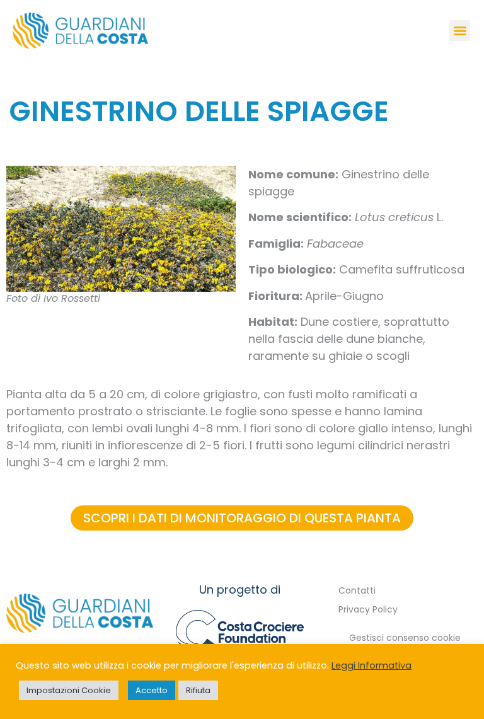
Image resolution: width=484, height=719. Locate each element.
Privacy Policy (368, 609)
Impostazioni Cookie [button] (68, 690)
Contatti (357, 590)
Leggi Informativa (371, 665)
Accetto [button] (151, 690)
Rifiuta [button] (198, 690)
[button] (459, 30)
